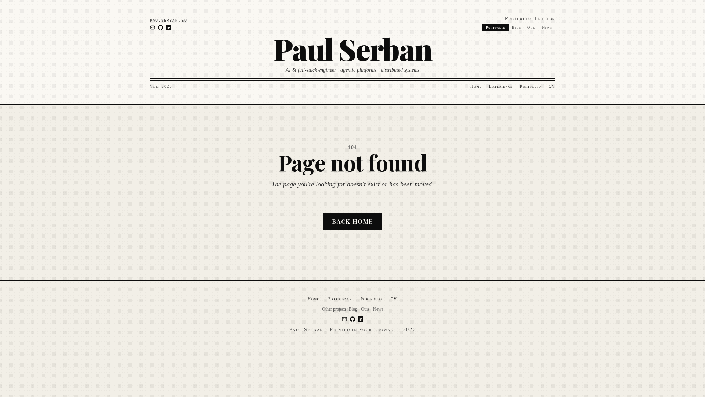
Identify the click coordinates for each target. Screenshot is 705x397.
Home (476, 86)
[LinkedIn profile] (168, 27)
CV (552, 86)
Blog (516, 27)
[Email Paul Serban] (152, 27)
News (547, 27)
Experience (501, 86)
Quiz (531, 27)
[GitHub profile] (160, 27)
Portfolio (530, 86)
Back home (352, 221)
